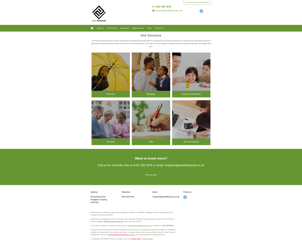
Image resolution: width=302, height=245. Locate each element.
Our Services (112, 28)
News (149, 28)
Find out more (151, 175)
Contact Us (159, 28)
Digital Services (138, 28)
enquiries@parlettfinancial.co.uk (168, 11)
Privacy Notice (147, 239)
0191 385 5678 (163, 6)
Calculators (124, 28)
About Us (100, 28)
